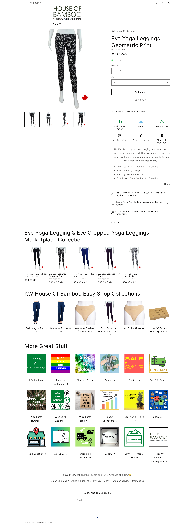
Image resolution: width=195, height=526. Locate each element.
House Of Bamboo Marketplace (159, 330)
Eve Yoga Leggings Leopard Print (131, 275)
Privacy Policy (101, 481)
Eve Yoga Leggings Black (36, 274)
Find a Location (35, 453)
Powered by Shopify (48, 522)
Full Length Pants (36, 328)
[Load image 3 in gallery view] (64, 119)
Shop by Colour (85, 380)
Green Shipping (59, 481)
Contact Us (138, 481)
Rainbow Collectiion (59, 382)
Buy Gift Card (157, 380)
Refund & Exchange (80, 481)
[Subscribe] (118, 500)
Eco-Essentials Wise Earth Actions (128, 111)
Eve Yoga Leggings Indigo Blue (85, 275)
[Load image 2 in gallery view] (48, 119)
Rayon (125, 178)
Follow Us (157, 417)
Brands (108, 380)
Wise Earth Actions (61, 419)
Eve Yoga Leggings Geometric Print (57, 275)
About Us (59, 453)
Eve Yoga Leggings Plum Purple (109, 275)
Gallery (108, 453)
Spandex (153, 178)
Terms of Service (120, 481)
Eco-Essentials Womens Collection (109, 330)
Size (113, 77)
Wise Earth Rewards (36, 419)
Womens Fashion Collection (85, 330)
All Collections (132, 328)
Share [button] (117, 222)
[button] (156, 3)
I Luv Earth (36, 522)
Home (167, 184)
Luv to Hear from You (134, 455)
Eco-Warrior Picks (134, 417)
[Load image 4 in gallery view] (80, 119)
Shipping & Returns (85, 455)
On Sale (133, 380)
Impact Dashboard (108, 419)
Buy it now (140, 100)
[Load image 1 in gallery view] (32, 119)
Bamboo (140, 178)
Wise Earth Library (85, 419)
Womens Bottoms (60, 328)
